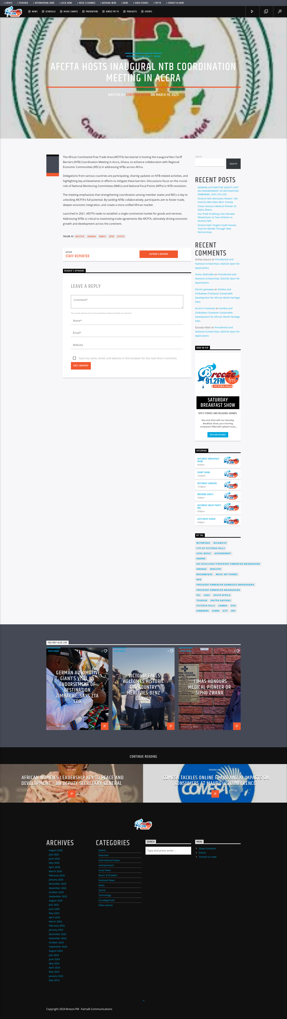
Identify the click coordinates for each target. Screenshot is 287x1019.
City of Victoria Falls (210, 548)
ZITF (225, 610)
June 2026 (54, 858)
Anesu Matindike (204, 274)
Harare (201, 558)
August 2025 (56, 900)
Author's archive (158, 254)
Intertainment (106, 865)
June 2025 (54, 909)
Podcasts (132, 11)
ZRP (233, 610)
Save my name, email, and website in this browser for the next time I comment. (128, 358)
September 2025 (58, 896)
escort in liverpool (205, 308)
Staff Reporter (138, 95)
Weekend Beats (205, 494)
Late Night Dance (206, 519)
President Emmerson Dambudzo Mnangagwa (225, 584)
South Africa (221, 595)
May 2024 (54, 963)
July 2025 (54, 904)
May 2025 (54, 913)
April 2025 (54, 917)
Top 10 (158, 3)
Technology (104, 895)
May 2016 (54, 980)
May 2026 (54, 862)
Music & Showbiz (87, 3)
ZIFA (233, 605)
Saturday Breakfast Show (208, 460)
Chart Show (203, 472)
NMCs (102, 236)
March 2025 (55, 921)
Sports (102, 890)
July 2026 (54, 854)
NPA (198, 579)
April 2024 (54, 967)
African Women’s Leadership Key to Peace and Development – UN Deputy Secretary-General (72, 781)
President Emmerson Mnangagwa (218, 590)
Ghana (92, 236)
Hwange (201, 569)
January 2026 (56, 879)
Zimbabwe (202, 610)
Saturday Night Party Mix (209, 506)
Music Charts (71, 11)
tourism (201, 600)
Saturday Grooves (207, 483)
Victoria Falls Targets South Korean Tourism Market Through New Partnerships (217, 229)
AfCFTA (80, 236)
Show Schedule (207, 848)
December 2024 (57, 934)
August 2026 (56, 850)
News (125, 3)
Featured (23, 3)
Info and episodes (218, 434)
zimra (215, 610)
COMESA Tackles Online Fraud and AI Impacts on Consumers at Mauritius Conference (216, 781)
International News (44, 3)
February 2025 (57, 925)
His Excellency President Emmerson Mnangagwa (228, 563)
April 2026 (54, 867)
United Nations (220, 600)
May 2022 (54, 971)
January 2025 (56, 929)
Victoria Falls (205, 605)
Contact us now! (176, 3)
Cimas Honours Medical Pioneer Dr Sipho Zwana (209, 687)
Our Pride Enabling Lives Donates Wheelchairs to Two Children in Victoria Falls (216, 217)
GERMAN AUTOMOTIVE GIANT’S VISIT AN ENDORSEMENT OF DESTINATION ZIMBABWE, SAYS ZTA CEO (218, 191)
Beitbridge (203, 543)
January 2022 (56, 976)
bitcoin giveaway (204, 289)
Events (9, 3)
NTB (111, 236)
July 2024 (54, 955)
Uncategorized (106, 900)
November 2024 (57, 938)
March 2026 (55, 871)
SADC (207, 595)
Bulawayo (220, 543)
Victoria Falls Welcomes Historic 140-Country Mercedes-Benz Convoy (143, 687)
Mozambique (204, 574)
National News (109, 3)
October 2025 (56, 892)
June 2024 (54, 959)
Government (223, 553)
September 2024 (58, 946)
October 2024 (56, 942)
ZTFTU (120, 236)
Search (198, 156)
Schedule (50, 11)
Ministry (215, 569)
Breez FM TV (112, 11)
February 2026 (57, 875)
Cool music (203, 553)
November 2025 (57, 888)
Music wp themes (227, 574)
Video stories (141, 3)
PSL (198, 595)
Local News (66, 3)
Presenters (92, 11)
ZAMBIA (222, 605)
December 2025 (57, 883)
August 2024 (56, 950)
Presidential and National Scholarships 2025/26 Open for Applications (217, 263)
